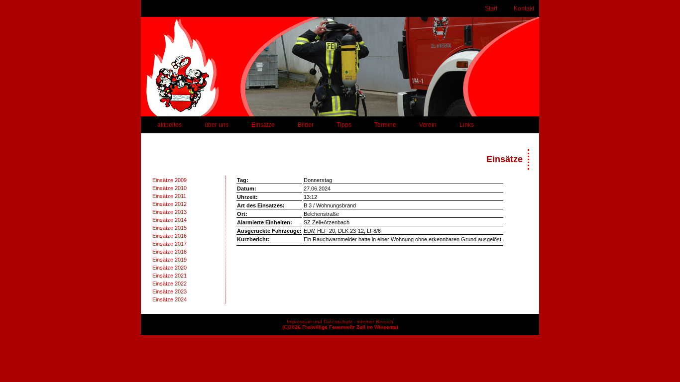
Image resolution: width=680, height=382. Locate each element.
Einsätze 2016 (169, 236)
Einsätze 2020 (169, 268)
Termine (385, 124)
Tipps (344, 124)
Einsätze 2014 (169, 220)
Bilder (306, 124)
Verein (428, 124)
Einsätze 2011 (169, 196)
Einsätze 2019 (169, 260)
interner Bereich (375, 321)
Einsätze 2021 (169, 276)
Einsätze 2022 (169, 283)
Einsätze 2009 (169, 180)
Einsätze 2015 (169, 228)
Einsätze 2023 (169, 291)
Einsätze (263, 124)
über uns (216, 124)
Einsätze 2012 (169, 204)
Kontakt (524, 8)
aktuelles (169, 124)
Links (466, 124)
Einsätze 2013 (169, 212)
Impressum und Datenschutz (319, 321)
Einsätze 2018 (169, 252)
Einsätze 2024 (169, 299)
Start (491, 8)
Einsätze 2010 (169, 188)
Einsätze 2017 (169, 244)
